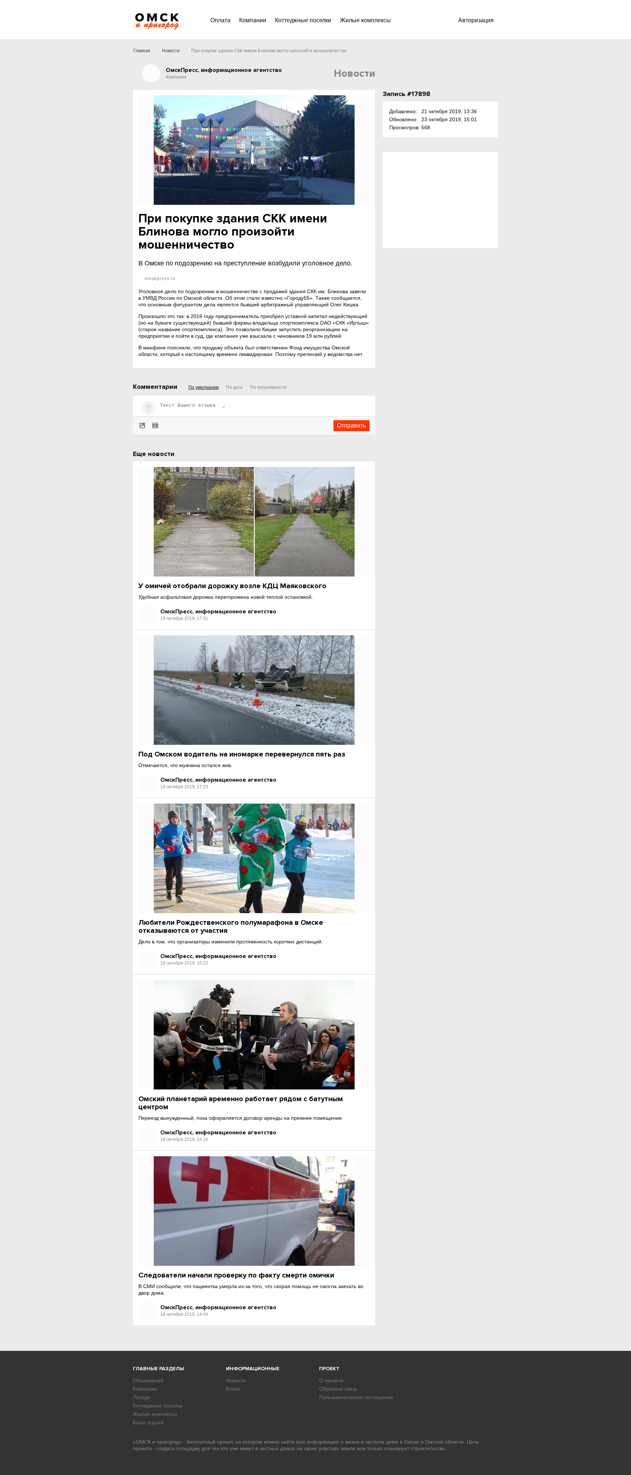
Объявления (148, 1380)
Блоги (233, 1389)
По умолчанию (203, 387)
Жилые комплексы (365, 20)
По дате (234, 387)
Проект (329, 1368)
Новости (171, 50)
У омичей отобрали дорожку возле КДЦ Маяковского (232, 586)
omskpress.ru (159, 278)
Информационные (252, 1368)
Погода (141, 1397)
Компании (252, 20)
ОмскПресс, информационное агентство (218, 611)
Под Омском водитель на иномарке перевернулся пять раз (241, 754)
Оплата (220, 20)
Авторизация (476, 20)
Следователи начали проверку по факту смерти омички (236, 1275)
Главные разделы (158, 1368)
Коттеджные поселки (303, 20)
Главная (141, 50)
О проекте (331, 1380)
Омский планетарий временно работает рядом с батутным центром (240, 1103)
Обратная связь (338, 1389)
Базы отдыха (148, 1422)
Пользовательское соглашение (356, 1397)
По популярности (268, 387)
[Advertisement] (440, 200)
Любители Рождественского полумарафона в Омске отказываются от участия (230, 926)
